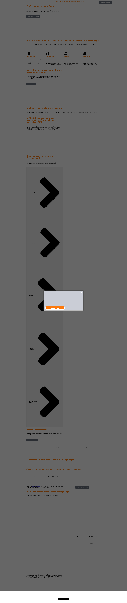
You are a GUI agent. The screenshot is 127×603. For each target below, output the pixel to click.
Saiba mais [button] (111, 595)
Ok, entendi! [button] (63, 598)
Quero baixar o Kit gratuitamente (55, 307)
